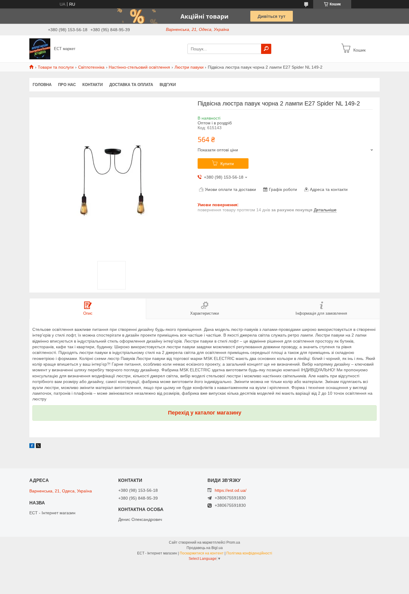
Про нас (67, 84)
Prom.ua (233, 542)
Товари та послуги (56, 67)
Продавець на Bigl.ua (205, 548)
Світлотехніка (91, 67)
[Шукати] (266, 49)
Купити (227, 163)
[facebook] (31, 446)
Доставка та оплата (131, 84)
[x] (38, 446)
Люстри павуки (189, 67)
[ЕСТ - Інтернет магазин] (39, 48)
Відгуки (168, 84)
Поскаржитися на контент (202, 553)
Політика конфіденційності (249, 553)
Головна (42, 84)
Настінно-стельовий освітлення (139, 67)
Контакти (92, 84)
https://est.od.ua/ (230, 490)
